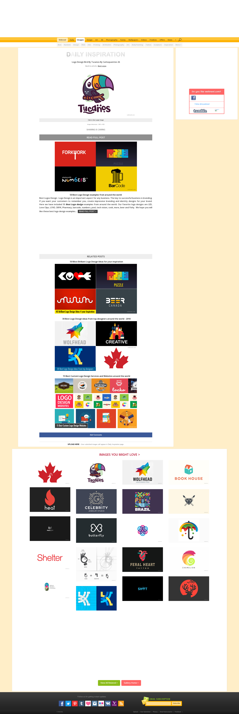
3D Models (107, 45)
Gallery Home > (131, 682)
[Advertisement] (119, 18)
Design (89, 40)
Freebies (153, 40)
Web (83, 45)
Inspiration (168, 45)
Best (59, 45)
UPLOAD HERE (73, 444)
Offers (162, 40)
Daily (72, 40)
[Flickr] (101, 702)
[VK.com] (108, 702)
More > (178, 45)
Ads (89, 45)
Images (80, 40)
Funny (123, 40)
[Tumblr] (81, 702)
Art (96, 40)
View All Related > (109, 682)
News (170, 40)
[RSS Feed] (121, 702)
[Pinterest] (75, 702)
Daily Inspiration (114, 444)
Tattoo (148, 45)
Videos (144, 40)
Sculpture (158, 45)
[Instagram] (94, 702)
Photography (112, 40)
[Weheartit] (88, 702)
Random (67, 45)
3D (102, 40)
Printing (96, 45)
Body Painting (137, 45)
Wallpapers (133, 40)
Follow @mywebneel (202, 104)
